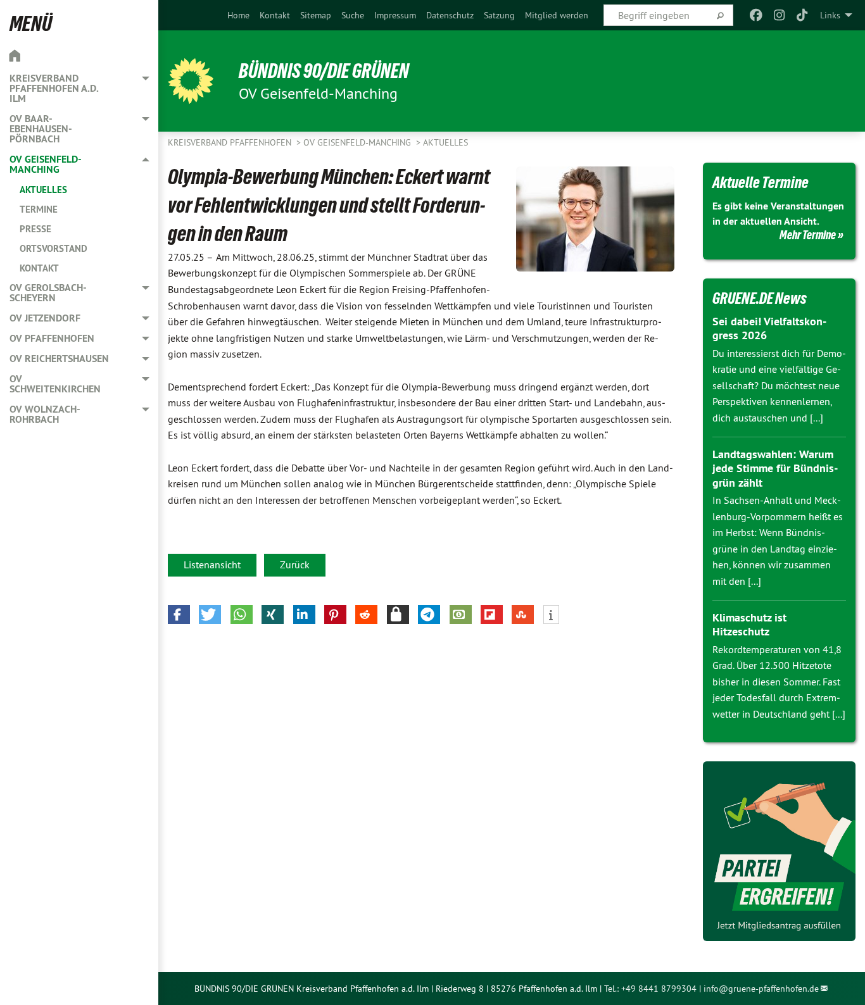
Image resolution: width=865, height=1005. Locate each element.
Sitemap (315, 15)
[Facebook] (756, 15)
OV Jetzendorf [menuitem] (44, 318)
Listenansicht (212, 564)
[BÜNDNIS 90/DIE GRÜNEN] (190, 81)
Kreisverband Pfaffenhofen (231, 142)
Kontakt (275, 15)
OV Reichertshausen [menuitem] (59, 358)
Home (238, 15)
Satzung (499, 15)
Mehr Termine (808, 234)
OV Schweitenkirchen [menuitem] (55, 384)
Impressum (395, 15)
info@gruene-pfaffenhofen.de (761, 988)
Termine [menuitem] (39, 209)
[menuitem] (238, 15)
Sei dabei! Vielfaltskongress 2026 (769, 328)
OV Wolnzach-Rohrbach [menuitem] (44, 414)
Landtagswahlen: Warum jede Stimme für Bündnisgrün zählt (775, 468)
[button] (179, 614)
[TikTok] (803, 15)
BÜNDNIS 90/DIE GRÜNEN (324, 70)
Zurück (295, 564)
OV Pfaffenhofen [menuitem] (51, 338)
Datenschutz (450, 15)
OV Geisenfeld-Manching (358, 142)
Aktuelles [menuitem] (43, 190)
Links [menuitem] (830, 15)
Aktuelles (445, 142)
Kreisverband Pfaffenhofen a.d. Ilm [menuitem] (53, 88)
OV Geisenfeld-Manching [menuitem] (45, 164)
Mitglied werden (556, 15)
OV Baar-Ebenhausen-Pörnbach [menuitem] (40, 129)
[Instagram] (779, 15)
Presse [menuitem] (35, 229)
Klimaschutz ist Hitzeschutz (749, 624)
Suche (352, 15)
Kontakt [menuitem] (39, 268)
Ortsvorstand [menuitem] (53, 248)
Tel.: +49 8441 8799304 (650, 988)
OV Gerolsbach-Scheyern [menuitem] (48, 292)
